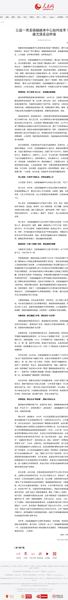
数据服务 (50, 566)
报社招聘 (20, 566)
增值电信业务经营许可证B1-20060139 (33, 578)
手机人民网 (33, 558)
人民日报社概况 (4, 566)
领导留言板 (40, 558)
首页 (1, 17)
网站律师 (62, 566)
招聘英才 (26, 566)
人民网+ (25, 558)
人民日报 (18, 558)
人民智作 (54, 558)
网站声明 (56, 566)
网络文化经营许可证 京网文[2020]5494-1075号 (34, 583)
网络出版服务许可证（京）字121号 (57, 583)
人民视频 (47, 558)
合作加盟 (38, 566)
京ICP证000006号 (25, 585)
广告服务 (32, 566)
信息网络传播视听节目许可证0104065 (10, 583)
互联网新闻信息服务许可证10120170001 (11, 578)
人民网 (2, 22)
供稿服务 (44, 566)
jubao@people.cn (51, 571)
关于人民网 (13, 566)
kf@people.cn (17, 575)
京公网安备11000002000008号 (39, 585)
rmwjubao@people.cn (58, 575)
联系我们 (36, 568)
